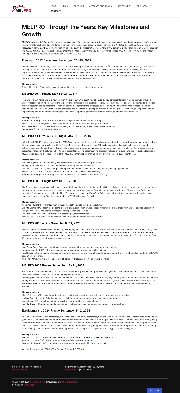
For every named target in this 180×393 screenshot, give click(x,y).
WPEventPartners (69, 382)
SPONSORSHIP (144, 6)
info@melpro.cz (19, 369)
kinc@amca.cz (72, 369)
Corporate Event (38, 382)
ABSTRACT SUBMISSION (100, 6)
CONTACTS (55, 11)
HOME (53, 6)
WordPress (29, 385)
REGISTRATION (125, 6)
